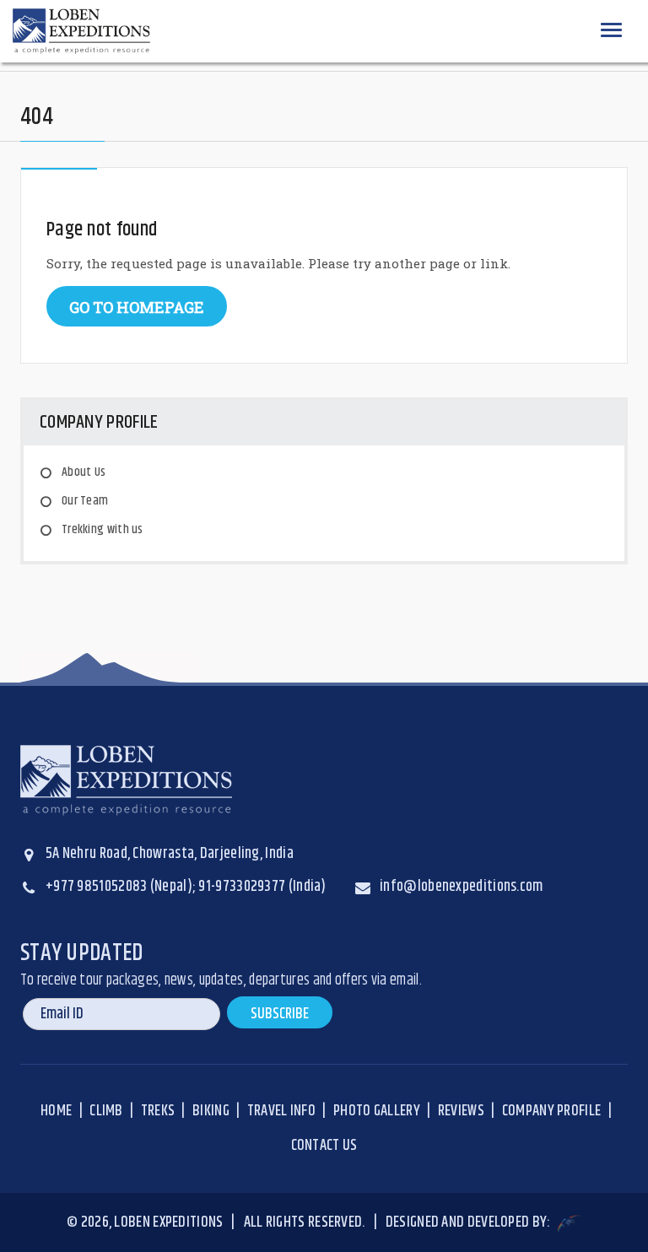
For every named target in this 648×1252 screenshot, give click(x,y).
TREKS (158, 1111)
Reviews (461, 1111)
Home (56, 1111)
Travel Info (281, 1111)
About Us (83, 472)
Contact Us (324, 1146)
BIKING (211, 1111)
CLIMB (106, 1111)
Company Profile (552, 1111)
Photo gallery (376, 1111)
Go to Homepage (136, 307)
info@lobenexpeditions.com (461, 887)
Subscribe (280, 1014)
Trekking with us (102, 529)
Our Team (85, 500)
